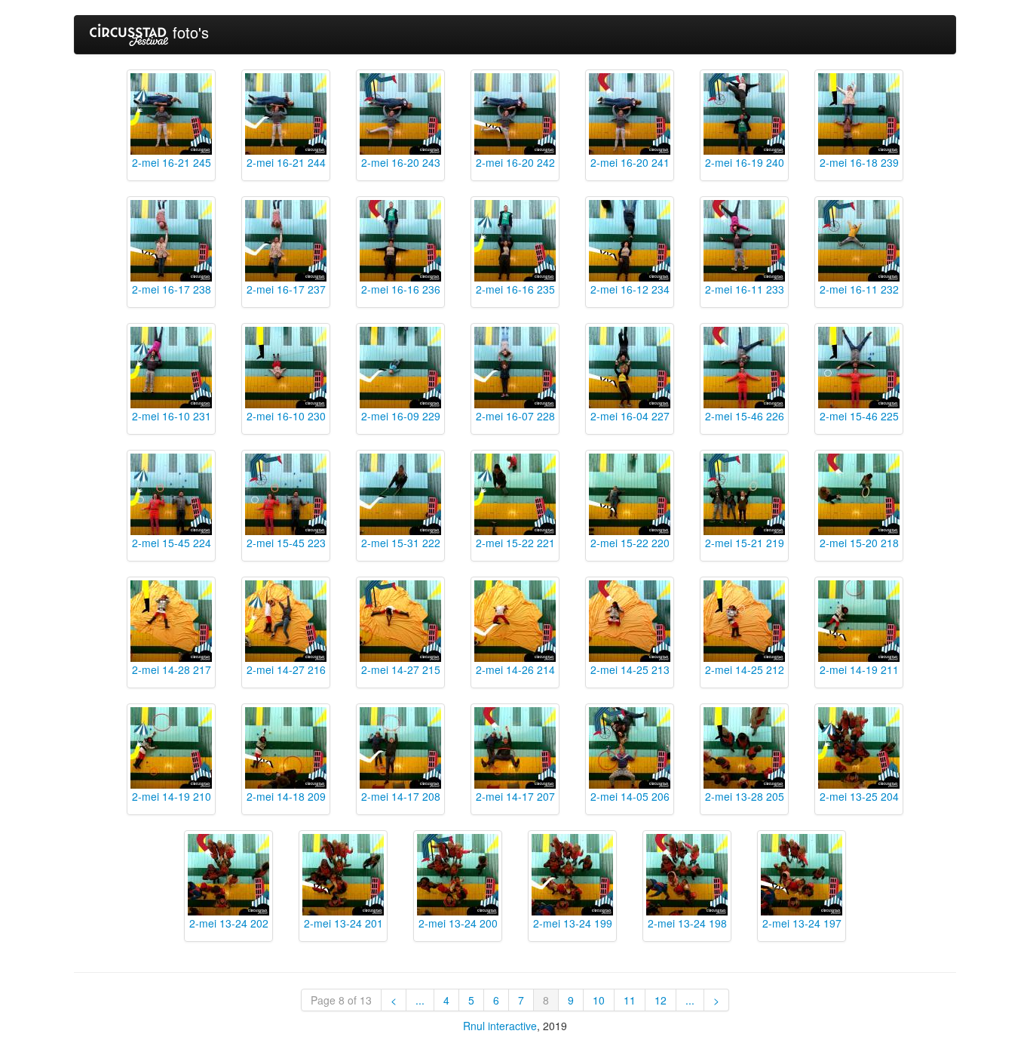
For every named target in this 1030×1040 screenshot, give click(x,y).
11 (630, 1000)
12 (660, 1000)
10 (599, 1000)
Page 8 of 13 (341, 1000)
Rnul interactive (500, 1025)
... (420, 1000)
